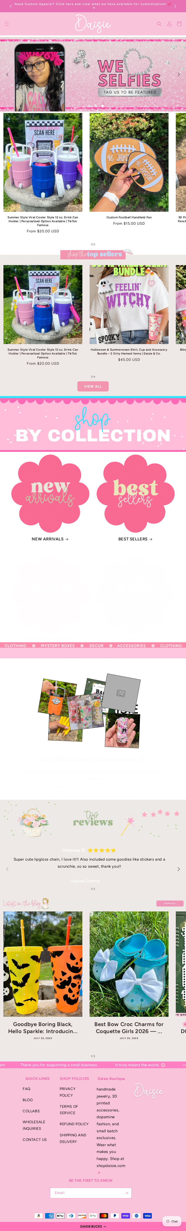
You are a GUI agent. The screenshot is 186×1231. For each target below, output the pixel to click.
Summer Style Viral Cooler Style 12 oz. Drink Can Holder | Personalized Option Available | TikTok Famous (42, 221)
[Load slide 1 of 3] (89, 106)
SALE (133, 639)
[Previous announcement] (11, 6)
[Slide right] (179, 179)
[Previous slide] (7, 74)
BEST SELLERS (133, 539)
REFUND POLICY (74, 1124)
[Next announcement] (175, 6)
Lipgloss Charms (85, 881)
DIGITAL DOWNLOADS (48, 639)
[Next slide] (179, 74)
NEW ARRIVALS (48, 539)
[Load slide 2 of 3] (95, 106)
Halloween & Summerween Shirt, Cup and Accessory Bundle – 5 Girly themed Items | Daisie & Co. (129, 351)
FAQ (26, 1089)
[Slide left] (7, 179)
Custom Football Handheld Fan (129, 217)
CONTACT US (35, 1139)
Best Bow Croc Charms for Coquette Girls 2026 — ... (129, 1027)
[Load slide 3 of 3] (102, 106)
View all (93, 386)
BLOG (28, 1100)
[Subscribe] (129, 791)
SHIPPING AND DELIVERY (73, 1138)
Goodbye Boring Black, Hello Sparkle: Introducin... (43, 1027)
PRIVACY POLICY (68, 1092)
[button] (93, 1226)
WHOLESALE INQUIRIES (34, 1125)
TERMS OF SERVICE (69, 1109)
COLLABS (31, 1111)
